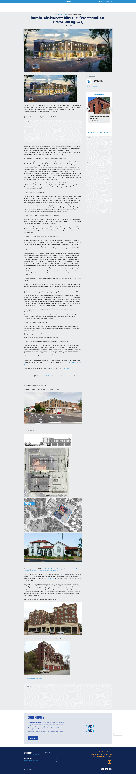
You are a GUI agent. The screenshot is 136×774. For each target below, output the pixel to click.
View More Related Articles (97, 132)
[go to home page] (68, 2)
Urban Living (64, 14)
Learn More (33, 738)
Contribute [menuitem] (32, 753)
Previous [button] (87, 109)
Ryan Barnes (66, 25)
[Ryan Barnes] (89, 81)
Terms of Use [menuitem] (48, 759)
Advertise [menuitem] (47, 752)
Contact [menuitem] (47, 756)
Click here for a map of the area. (33, 678)
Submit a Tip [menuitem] (31, 759)
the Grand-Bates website (52, 376)
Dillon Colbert (93, 120)
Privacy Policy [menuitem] (48, 762)
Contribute (101, 1)
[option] (99, 110)
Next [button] (111, 109)
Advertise (108, 1)
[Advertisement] (53, 132)
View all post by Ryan (93, 87)
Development (57, 14)
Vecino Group (65, 368)
